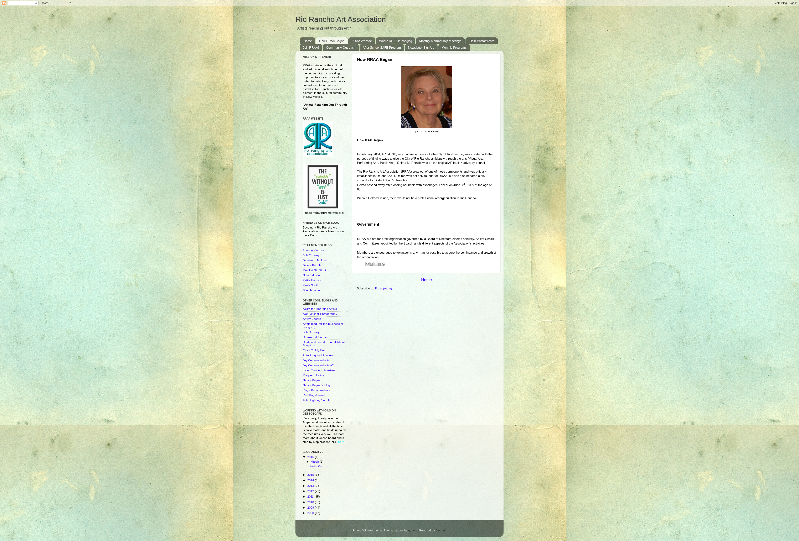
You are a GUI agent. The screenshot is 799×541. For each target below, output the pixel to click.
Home (308, 41)
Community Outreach (340, 47)
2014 (311, 480)
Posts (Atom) (383, 288)
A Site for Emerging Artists (320, 308)
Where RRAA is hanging (395, 41)
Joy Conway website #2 (318, 365)
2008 (311, 513)
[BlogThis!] (371, 264)
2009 (311, 507)
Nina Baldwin (311, 275)
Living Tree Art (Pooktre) (319, 370)
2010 (311, 502)
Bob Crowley (311, 255)
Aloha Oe (316, 466)
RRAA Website (361, 41)
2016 (311, 457)
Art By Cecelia (312, 318)
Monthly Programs (454, 47)
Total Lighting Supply (316, 400)
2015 (311, 474)
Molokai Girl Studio (315, 270)
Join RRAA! (311, 47)
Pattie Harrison (312, 280)
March (315, 461)
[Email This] (367, 264)
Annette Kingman (314, 250)
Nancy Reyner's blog (316, 385)
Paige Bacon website (316, 390)
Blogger (441, 530)
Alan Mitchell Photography (320, 313)
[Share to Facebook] (379, 264)
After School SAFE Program (382, 47)
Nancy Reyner (312, 380)
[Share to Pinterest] (383, 264)
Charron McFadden (316, 337)
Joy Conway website (316, 360)
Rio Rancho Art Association (340, 19)
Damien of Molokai (315, 260)
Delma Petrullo (312, 265)
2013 (311, 485)
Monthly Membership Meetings (440, 41)
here (341, 441)
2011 (310, 496)
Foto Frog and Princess (318, 355)
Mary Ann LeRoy (314, 375)
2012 (311, 491)
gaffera (413, 530)
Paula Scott (310, 285)
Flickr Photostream (481, 41)
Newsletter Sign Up (421, 47)
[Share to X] (375, 264)
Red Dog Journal (314, 395)
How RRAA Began (331, 41)
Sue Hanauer (311, 290)
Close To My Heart (315, 350)
